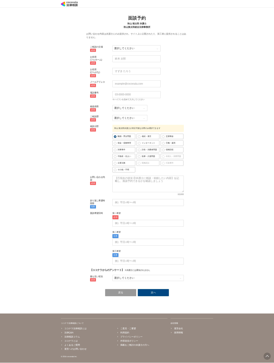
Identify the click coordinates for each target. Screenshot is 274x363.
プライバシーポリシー (131, 336)
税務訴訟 (145, 163)
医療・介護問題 (148, 156)
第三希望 (116, 253)
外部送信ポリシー (129, 341)
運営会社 (178, 328)
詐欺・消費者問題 (149, 149)
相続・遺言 (146, 136)
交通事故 (169, 136)
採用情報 (178, 332)
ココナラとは (71, 341)
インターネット (148, 143)
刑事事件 (121, 149)
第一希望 (116, 215)
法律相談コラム (72, 336)
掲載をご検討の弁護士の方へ (134, 345)
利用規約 (124, 332)
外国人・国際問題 (173, 156)
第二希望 (116, 234)
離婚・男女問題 (124, 136)
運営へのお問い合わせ (75, 349)
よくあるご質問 (72, 345)
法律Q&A (68, 332)
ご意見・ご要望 (128, 328)
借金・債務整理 (124, 143)
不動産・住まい (124, 156)
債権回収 (169, 149)
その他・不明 (123, 169)
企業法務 (121, 163)
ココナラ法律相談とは (75, 328)
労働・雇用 (170, 143)
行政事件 (169, 163)
